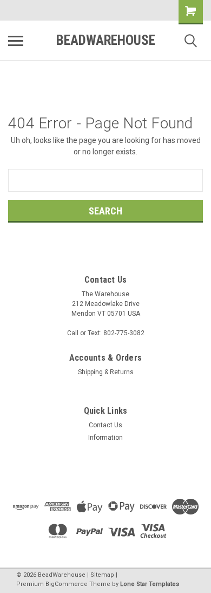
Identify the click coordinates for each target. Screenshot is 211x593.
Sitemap (102, 574)
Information (105, 437)
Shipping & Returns (106, 372)
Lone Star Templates (149, 584)
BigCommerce (66, 584)
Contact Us (105, 425)
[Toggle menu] (15, 40)
